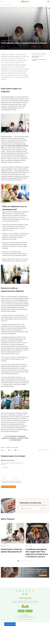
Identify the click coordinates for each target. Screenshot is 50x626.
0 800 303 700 (25, 598)
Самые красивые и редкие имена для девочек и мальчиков (36, 551)
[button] (4, 450)
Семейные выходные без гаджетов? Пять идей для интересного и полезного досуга (12, 553)
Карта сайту (25, 614)
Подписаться (42, 508)
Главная (2, 4)
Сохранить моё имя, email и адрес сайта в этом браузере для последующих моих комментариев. (12, 482)
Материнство (6, 4)
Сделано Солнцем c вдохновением (25, 619)
